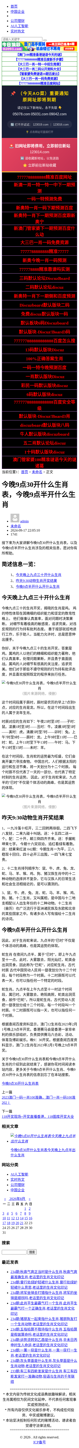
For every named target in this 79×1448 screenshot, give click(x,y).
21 (21, 1223)
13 (17, 1218)
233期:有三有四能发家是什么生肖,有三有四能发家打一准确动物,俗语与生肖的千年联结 (44, 1376)
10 (4, 1218)
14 (21, 1218)
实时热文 (18, 31)
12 (13, 1218)
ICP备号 (39, 1442)
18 (8, 1223)
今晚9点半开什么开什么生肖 (38, 586)
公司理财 (18, 21)
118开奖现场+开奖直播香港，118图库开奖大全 (38, 1116)
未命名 (37, 472)
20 (17, 1223)
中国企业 (18, 12)
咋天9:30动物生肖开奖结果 (36, 581)
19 (13, 1223)
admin (24, 521)
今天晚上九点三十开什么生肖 (38, 575)
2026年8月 (17, 1199)
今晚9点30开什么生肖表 (20, 1083)
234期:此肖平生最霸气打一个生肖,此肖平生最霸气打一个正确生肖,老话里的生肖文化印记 (44, 1308)
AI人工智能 (19, 26)
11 (8, 1218)
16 (30, 1218)
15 (26, 1218)
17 (4, 1223)
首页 (14, 6)
